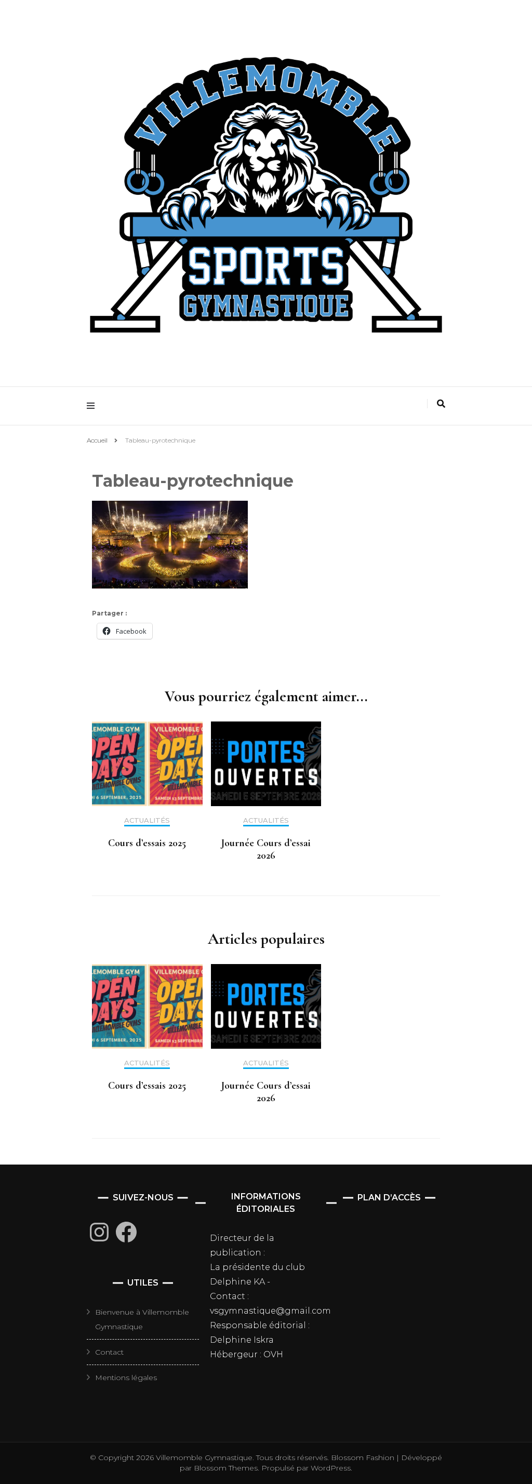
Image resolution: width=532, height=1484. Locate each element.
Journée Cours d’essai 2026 (266, 849)
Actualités (147, 820)
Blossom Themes (225, 1468)
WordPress (331, 1468)
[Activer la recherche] (441, 403)
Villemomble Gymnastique (204, 1457)
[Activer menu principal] (93, 406)
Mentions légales (126, 1377)
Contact (109, 1352)
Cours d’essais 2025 (147, 843)
